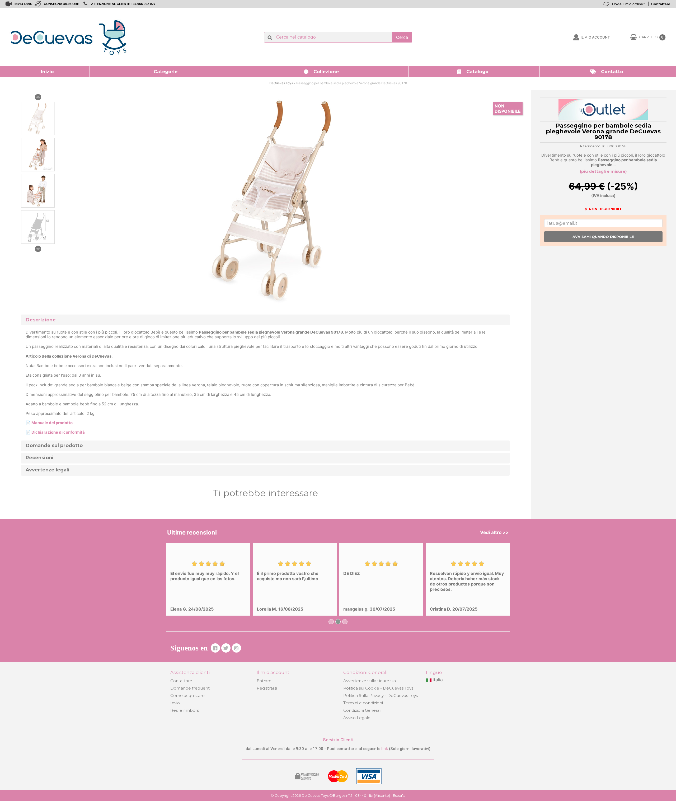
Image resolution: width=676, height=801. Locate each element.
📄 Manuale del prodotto (49, 422)
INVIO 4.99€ (23, 4)
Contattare (660, 4)
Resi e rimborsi (185, 710)
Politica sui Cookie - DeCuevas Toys (378, 688)
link (385, 748)
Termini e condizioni (363, 702)
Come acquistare (187, 695)
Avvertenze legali (47, 470)
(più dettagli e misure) (603, 171)
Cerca (402, 37)
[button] (166, 71)
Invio (175, 702)
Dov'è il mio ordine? (628, 4)
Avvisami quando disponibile (603, 237)
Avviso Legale (356, 717)
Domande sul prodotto (54, 445)
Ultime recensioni (192, 532)
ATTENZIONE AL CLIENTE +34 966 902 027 (123, 4)
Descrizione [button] (41, 320)
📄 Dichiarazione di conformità (55, 432)
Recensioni (40, 458)
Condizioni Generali (362, 710)
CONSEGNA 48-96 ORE (61, 4)
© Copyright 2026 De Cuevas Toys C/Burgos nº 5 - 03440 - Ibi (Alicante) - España (338, 795)
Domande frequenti (190, 688)
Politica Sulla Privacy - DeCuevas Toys (380, 695)
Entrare (264, 680)
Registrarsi (267, 688)
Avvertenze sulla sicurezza (369, 680)
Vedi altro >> (494, 532)
